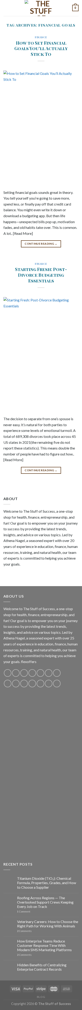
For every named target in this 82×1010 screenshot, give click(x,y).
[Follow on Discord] (57, 673)
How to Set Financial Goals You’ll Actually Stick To (41, 48)
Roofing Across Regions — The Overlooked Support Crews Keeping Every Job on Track (45, 902)
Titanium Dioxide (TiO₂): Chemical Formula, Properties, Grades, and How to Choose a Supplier (46, 882)
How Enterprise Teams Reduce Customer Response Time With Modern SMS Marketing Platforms (44, 945)
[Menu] (6, 8)
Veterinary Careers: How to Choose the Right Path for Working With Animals (47, 923)
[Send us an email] (32, 673)
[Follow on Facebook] (7, 673)
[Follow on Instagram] (16, 673)
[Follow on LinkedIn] (40, 683)
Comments (24, 930)
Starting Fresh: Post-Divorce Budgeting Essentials (41, 275)
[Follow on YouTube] (48, 673)
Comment (23, 911)
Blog (41, 997)
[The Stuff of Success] (41, 8)
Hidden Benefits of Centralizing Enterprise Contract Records (42, 967)
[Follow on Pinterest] (40, 673)
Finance (41, 37)
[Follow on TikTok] (24, 673)
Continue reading (41, 243)
